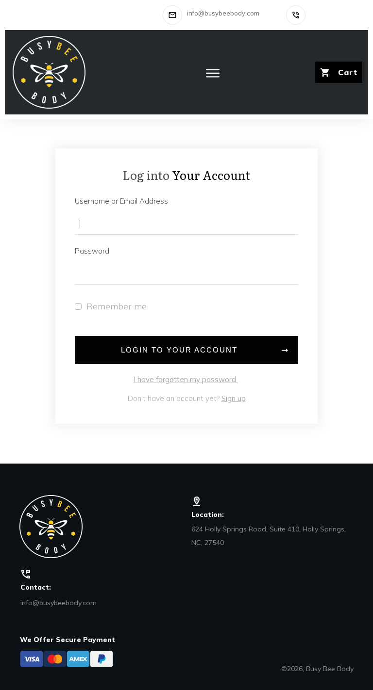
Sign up (233, 398)
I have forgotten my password (186, 379)
